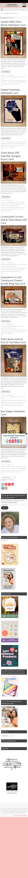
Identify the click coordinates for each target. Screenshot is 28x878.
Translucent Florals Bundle (12, 331)
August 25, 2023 (10, 464)
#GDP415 (4, 207)
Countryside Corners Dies (5, 269)
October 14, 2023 (10, 200)
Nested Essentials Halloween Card (10, 91)
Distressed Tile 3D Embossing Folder (18, 143)
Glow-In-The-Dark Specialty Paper (17, 269)
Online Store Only (17, 203)
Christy (3, 75)
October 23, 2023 (10, 141)
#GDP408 (4, 468)
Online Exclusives (10, 203)
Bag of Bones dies (13, 80)
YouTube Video (15, 205)
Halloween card (11, 82)
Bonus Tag (10, 470)
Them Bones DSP (16, 84)
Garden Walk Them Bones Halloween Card (13, 23)
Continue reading (5, 71)
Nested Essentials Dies (11, 145)
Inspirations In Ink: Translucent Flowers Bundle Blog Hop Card (13, 280)
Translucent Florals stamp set (8, 333)
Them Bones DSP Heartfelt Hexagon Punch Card (11, 156)
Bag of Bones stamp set (21, 80)
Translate (11, 480)
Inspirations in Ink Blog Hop (18, 326)
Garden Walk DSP (4, 82)
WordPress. (24, 815)
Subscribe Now (4, 540)
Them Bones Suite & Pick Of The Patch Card (13, 340)
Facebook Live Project (17, 202)
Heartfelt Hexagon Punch (20, 207)
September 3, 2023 (11, 395)
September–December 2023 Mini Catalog (8, 266)
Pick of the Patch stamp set (14, 209)
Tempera (19, 815)
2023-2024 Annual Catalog (7, 77)
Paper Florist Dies (19, 145)
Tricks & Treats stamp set (7, 210)
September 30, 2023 (11, 262)
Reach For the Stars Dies (11, 405)
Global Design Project (6, 466)
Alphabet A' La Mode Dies (11, 468)
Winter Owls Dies (17, 271)
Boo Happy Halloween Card (13, 413)
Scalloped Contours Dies (8, 84)
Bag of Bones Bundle (6, 80)
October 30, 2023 (10, 75)
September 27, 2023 (11, 324)
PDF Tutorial (23, 264)
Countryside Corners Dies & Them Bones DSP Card (14, 220)
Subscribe (5, 507)
